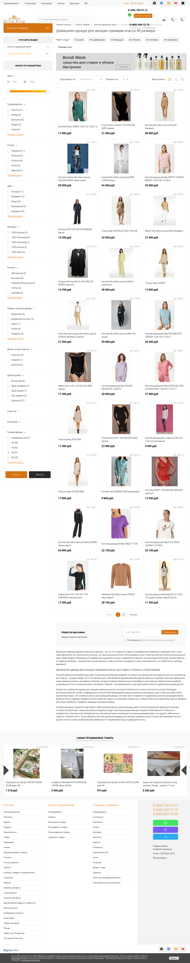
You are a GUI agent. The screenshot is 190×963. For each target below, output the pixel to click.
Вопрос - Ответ (99, 867)
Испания (17, 156)
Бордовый (17, 211)
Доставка (74, 3)
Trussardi (78, 39)
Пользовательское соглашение (106, 883)
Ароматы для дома (12, 888)
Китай (15, 165)
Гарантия (97, 872)
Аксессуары (9, 918)
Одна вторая (19, 391)
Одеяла (7, 822)
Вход (126, 3)
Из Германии (171, 39)
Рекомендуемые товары (59, 832)
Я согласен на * (151, 640)
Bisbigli (16, 115)
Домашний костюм (22, 319)
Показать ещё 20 (15, 338)
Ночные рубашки (11, 862)
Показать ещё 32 (15, 257)
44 (14, 443)
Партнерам (46, 3)
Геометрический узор (23, 283)
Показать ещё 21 (15, 216)
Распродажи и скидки (57, 827)
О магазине (30, 3)
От (8, 82)
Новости (96, 842)
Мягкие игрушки (11, 908)
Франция (17, 170)
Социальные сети (100, 852)
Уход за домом (10, 893)
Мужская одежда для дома (19, 47)
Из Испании (152, 39)
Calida (15, 129)
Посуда (7, 928)
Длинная (17, 365)
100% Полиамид (20, 237)
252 (47, 53)
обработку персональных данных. (157, 640)
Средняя (17, 360)
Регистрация (137, 3)
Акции (95, 857)
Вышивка (17, 278)
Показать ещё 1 (14, 175)
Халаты (7, 847)
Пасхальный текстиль (13, 938)
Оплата (61, 3)
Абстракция (18, 273)
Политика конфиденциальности (107, 878)
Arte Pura (17, 110)
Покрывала (9, 842)
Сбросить (40, 474)
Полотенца (8, 878)
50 (14, 457)
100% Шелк (18, 252)
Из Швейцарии (97, 39)
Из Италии (134, 39)
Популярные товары (57, 822)
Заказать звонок (143, 16)
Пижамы (7, 857)
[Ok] (169, 3)
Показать (16, 474)
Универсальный (20, 438)
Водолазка (18, 314)
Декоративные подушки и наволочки (20, 903)
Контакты (97, 837)
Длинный (18, 400)
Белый (16, 201)
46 (14, 447)
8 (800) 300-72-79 (139, 24)
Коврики (7, 883)
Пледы (7, 837)
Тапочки (7, 867)
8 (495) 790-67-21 (138, 10)
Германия (18, 151)
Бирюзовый (18, 206)
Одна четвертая (20, 386)
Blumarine (17, 120)
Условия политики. (31, 960)
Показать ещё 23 (15, 134)
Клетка (16, 288)
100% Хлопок (19, 247)
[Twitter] (183, 3)
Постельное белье (12, 812)
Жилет (16, 329)
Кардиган (17, 333)
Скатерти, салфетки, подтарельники (19, 872)
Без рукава (18, 381)
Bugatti (16, 124)
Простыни (8, 817)
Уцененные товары (56, 837)
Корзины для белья (12, 898)
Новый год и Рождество (14, 933)
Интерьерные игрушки (13, 913)
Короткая (17, 355)
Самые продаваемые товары (95, 738)
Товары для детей (11, 923)
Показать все (65, 47)
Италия (17, 160)
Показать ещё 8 (14, 298)
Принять (174, 958)
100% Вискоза (19, 232)
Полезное (97, 862)
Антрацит (17, 191)
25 (48, 47)
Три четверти (19, 395)
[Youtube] (176, 3)
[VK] (161, 3)
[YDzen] (154, 3)
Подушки (7, 827)
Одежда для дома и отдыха (15, 852)
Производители (11, 3)
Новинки (52, 817)
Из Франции (117, 39)
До (25, 82)
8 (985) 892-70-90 (165, 814)
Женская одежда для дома (19, 53)
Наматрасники (10, 832)
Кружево (17, 293)
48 (14, 452)
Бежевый (18, 196)
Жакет (15, 324)
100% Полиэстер (20, 242)
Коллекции (97, 847)
